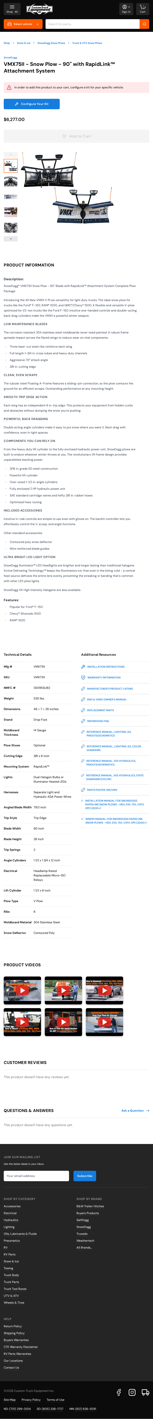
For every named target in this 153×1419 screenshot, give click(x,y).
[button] (22, 990)
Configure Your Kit (35, 104)
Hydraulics (11, 1220)
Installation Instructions (105, 666)
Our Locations (13, 1361)
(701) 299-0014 (20, 1409)
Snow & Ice (11, 1261)
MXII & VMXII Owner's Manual (107, 699)
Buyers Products (87, 1213)
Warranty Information (104, 677)
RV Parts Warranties (17, 1354)
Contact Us (11, 1368)
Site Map (10, 1400)
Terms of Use (55, 1400)
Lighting (9, 1227)
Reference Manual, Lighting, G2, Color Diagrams (114, 748)
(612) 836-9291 (85, 1409)
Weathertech (85, 1241)
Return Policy (13, 1326)
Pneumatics (12, 1241)
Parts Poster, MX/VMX (102, 790)
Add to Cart (80, 136)
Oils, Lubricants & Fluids (20, 1234)
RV (6, 1247)
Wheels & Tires (14, 1303)
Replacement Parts (100, 710)
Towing (8, 1268)
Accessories (12, 1206)
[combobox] (97, 24)
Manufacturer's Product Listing (110, 688)
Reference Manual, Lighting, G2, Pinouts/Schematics (109, 733)
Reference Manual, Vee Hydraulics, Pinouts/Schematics (111, 762)
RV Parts (9, 1254)
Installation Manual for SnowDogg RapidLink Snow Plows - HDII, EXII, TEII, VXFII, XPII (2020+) (114, 804)
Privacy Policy (31, 1400)
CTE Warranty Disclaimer (21, 1347)
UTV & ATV (11, 1296)
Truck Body (11, 1275)
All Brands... (84, 1247)
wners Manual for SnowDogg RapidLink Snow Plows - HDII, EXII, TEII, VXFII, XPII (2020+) (116, 820)
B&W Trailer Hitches (90, 1206)
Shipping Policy (14, 1333)
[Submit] (144, 24)
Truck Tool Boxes (15, 1289)
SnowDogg (10, 57)
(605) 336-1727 (52, 1409)
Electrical (10, 1213)
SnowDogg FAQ (98, 721)
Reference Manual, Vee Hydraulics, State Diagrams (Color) (115, 777)
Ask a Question (132, 1111)
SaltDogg (82, 1220)
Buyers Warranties (16, 1340)
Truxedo (82, 1234)
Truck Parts (11, 1282)
